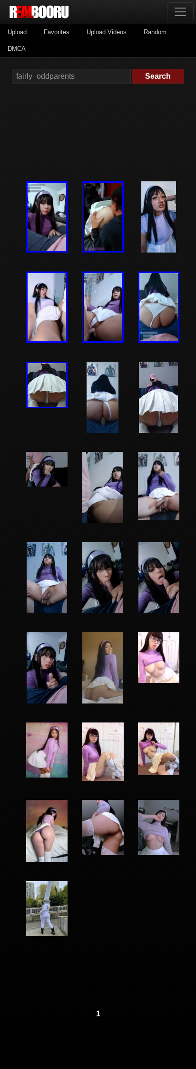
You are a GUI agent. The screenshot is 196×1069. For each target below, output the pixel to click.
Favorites (56, 32)
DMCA (17, 48)
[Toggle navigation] (180, 11)
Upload (17, 32)
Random (155, 32)
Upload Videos (107, 32)
